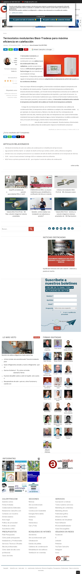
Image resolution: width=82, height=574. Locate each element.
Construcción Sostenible (37, 511)
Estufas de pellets (35, 544)
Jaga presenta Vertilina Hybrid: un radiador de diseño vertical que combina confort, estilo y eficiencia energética (38, 151)
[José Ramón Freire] (58, 432)
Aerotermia (32, 535)
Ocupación (49, 309)
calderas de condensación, (10, 93)
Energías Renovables (36, 514)
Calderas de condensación (38, 547)
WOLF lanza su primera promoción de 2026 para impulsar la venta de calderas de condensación (33, 159)
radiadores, (9, 95)
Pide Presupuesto (8, 535)
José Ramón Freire (58, 437)
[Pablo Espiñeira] (47, 432)
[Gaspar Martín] (58, 356)
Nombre (50, 296)
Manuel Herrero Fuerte (58, 425)
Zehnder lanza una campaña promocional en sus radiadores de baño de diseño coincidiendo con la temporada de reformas (41, 154)
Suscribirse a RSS (8, 529)
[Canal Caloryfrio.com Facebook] (49, 228)
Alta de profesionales (9, 547)
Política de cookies (9, 526)
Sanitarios (32, 517)
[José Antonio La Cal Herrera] (47, 382)
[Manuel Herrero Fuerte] (58, 419)
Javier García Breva (68, 387)
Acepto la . (68, 313)
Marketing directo (61, 511)
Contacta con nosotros (10, 514)
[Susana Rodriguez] (68, 356)
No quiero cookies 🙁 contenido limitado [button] (56, 20)
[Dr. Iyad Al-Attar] (58, 369)
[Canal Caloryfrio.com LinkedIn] (57, 228)
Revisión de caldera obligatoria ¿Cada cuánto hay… (18, 355)
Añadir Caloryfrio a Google (42, 49)
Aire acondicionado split (37, 538)
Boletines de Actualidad (63, 520)
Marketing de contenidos (64, 508)
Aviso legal (6, 520)
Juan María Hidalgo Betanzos (68, 349)
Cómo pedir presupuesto (11, 538)
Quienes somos (7, 502)
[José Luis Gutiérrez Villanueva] (47, 445)
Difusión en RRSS (61, 517)
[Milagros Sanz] (68, 369)
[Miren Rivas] (47, 407)
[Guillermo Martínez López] (47, 369)
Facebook (59, 535)
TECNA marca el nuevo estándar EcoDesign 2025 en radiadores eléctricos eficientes (30, 156)
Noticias (31, 502)
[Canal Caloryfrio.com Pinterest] (69, 228)
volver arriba (75, 165)
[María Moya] (68, 394)
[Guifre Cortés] (58, 407)
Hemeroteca (33, 523)
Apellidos (50, 300)
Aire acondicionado (35, 505)
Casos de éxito (7, 555)
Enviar (57, 328)
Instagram (58, 549)
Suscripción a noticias (63, 502)
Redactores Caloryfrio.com (11, 511)
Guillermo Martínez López (47, 374)
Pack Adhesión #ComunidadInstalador (63, 524)
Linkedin (58, 541)
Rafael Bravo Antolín (57, 387)
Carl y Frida (33, 526)
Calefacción (33, 508)
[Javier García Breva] (68, 382)
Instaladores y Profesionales (12, 541)
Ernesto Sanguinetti (47, 349)
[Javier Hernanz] (47, 356)
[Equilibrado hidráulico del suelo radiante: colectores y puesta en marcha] (61, 253)
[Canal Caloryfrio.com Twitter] (53, 228)
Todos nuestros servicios (64, 505)
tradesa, (15, 97)
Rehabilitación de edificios (38, 549)
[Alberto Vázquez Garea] (58, 394)
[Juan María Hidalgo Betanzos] (68, 344)
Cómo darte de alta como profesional (11, 551)
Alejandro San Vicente (68, 437)
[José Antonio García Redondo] (68, 407)
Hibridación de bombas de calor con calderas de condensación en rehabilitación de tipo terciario (33, 148)
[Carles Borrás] (58, 344)
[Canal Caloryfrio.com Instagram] (65, 228)
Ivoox (57, 552)
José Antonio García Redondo (68, 412)
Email (50, 304)
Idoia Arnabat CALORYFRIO (38, 45)
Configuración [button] (40, 16)
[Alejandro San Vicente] (68, 432)
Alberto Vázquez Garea (58, 399)
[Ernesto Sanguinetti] (47, 344)
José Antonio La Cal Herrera (47, 387)
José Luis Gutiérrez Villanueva (47, 451)
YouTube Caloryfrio (62, 547)
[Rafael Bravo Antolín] (58, 382)
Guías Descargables (62, 529)
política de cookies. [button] (17, 13)
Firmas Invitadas (7, 505)
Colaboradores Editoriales (11, 508)
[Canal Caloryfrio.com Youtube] (61, 228)
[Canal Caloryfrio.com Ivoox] (72, 228)
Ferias (31, 520)
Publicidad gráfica (61, 514)
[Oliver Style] (68, 419)
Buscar (31, 229)
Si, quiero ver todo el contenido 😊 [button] (24, 20)
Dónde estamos (7, 517)
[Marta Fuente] (47, 394)
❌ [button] (74, 4)
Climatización (33, 541)
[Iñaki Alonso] (47, 419)
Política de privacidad (9, 523)
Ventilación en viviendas (37, 552)
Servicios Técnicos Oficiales (12, 544)
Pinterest (58, 544)
